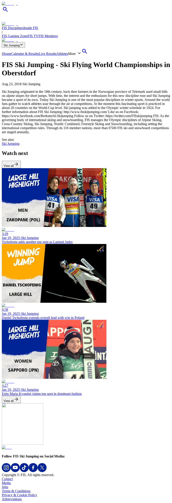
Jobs (5, 487)
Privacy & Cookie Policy (19, 495)
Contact (7, 479)
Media (6, 483)
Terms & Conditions (16, 491)
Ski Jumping (12, 45)
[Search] (5, 12)
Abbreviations (12, 499)
